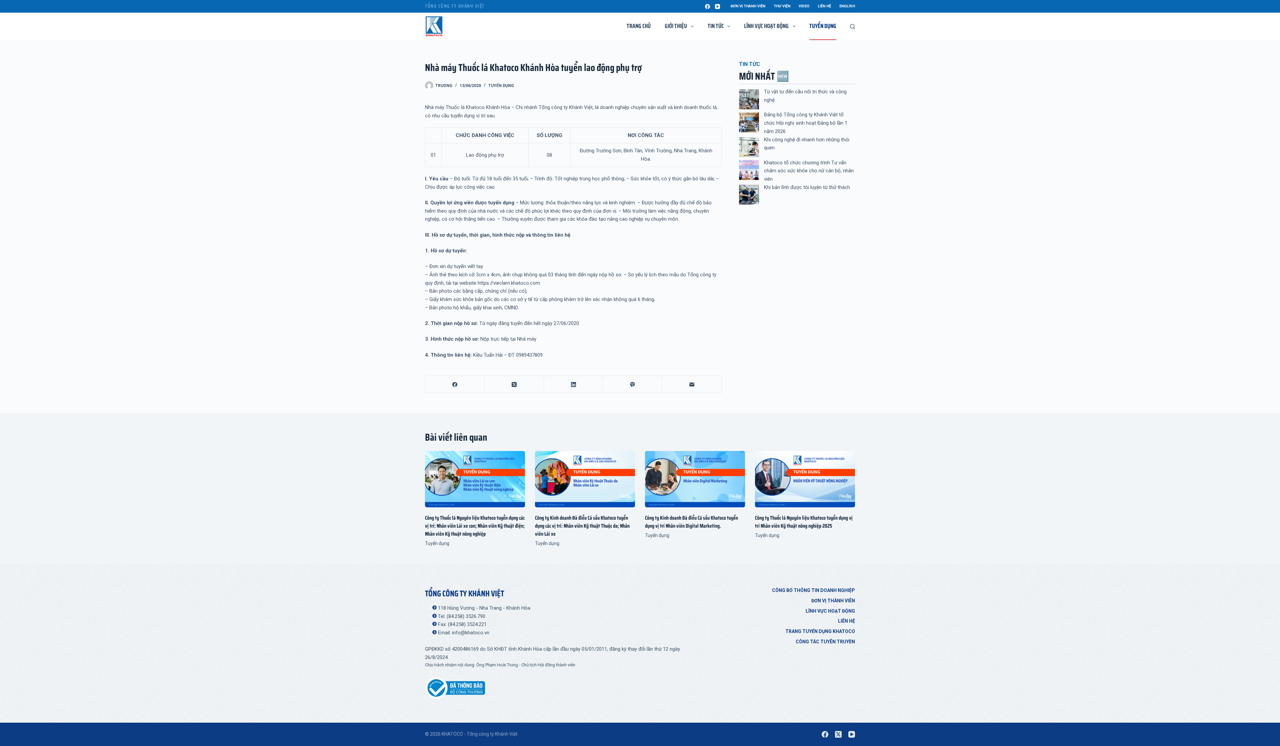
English (847, 6)
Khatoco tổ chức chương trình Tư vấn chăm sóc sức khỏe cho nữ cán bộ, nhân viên (809, 171)
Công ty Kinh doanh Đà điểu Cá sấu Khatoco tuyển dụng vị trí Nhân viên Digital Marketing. (691, 522)
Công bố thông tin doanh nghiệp (813, 590)
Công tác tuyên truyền (825, 641)
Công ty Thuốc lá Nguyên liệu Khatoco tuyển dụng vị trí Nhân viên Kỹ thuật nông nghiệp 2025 (804, 522)
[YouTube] (717, 6)
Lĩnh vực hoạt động (830, 611)
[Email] (692, 384)
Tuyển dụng (822, 26)
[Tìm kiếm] (852, 26)
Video (804, 6)
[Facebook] (707, 6)
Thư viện (782, 6)
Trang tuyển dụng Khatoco (820, 631)
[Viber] (632, 384)
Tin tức (716, 26)
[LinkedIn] (573, 384)
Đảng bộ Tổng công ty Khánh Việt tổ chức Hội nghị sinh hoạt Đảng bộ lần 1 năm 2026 (805, 123)
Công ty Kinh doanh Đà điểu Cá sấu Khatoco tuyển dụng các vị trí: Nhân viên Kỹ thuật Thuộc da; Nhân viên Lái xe (582, 526)
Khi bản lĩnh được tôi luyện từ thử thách (807, 187)
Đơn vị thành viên (748, 6)
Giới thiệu (676, 26)
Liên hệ (824, 6)
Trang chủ (639, 26)
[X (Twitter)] (514, 384)
